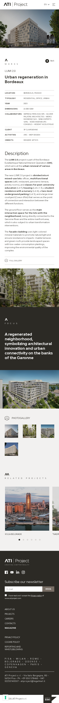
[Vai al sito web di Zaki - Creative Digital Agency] (50, 699)
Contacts (10, 623)
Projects (9, 614)
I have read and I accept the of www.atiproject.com (24, 597)
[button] (53, 4)
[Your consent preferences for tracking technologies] (5, 697)
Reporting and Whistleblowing (14, 648)
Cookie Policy (12, 642)
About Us (10, 609)
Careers (9, 619)
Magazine (10, 628)
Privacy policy (36, 596)
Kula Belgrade (13, 534)
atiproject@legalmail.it (33, 681)
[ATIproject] (16, 4)
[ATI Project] (29, 561)
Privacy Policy (12, 637)
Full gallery (15, 261)
